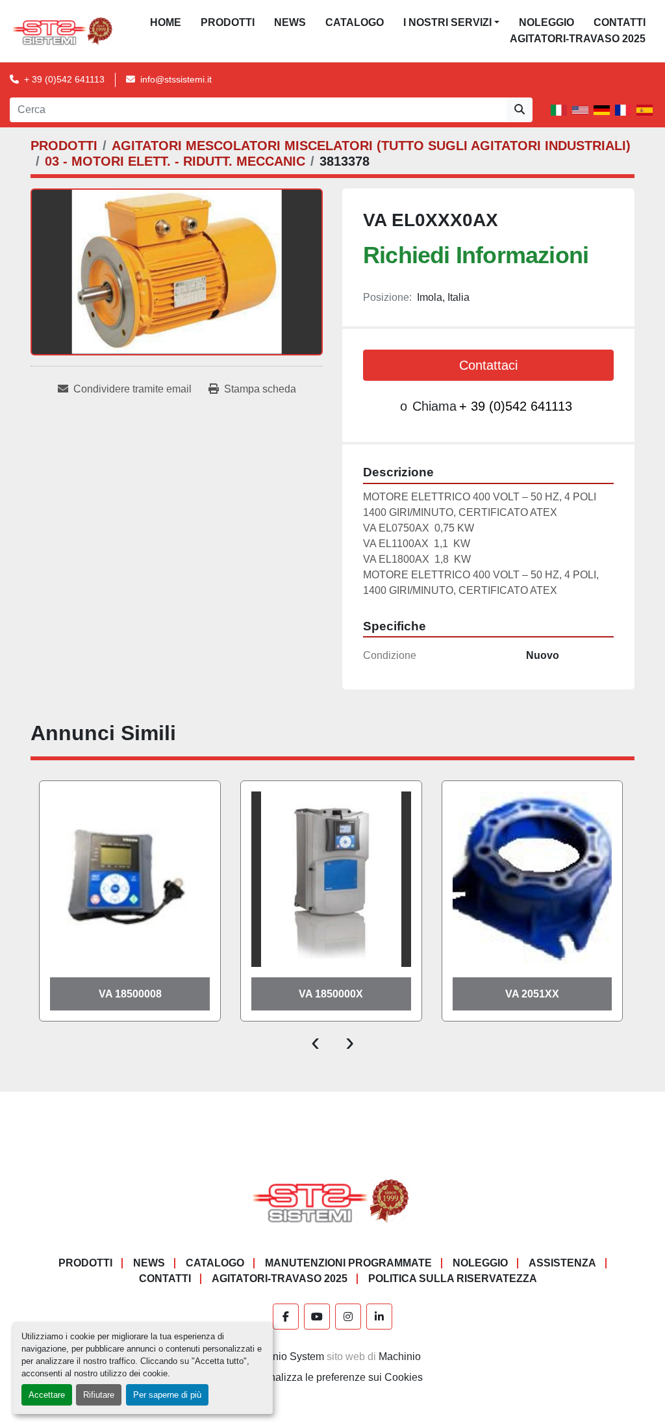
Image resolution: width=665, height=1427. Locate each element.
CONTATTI (620, 22)
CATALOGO (354, 22)
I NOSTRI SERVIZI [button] (447, 22)
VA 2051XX (532, 993)
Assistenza (562, 1262)
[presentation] (315, 1041)
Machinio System (284, 1356)
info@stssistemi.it (176, 79)
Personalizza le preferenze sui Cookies (332, 1377)
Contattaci (488, 365)
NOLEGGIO (546, 22)
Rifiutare (98, 1395)
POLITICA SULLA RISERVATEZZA (452, 1278)
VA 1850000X (331, 993)
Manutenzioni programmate (348, 1262)
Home (165, 22)
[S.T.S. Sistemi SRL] (333, 1199)
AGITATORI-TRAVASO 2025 (578, 38)
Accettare (47, 1395)
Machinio (400, 1356)
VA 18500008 (130, 993)
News (290, 22)
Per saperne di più (167, 1395)
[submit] (520, 109)
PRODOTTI (228, 22)
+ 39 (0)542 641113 (64, 79)
